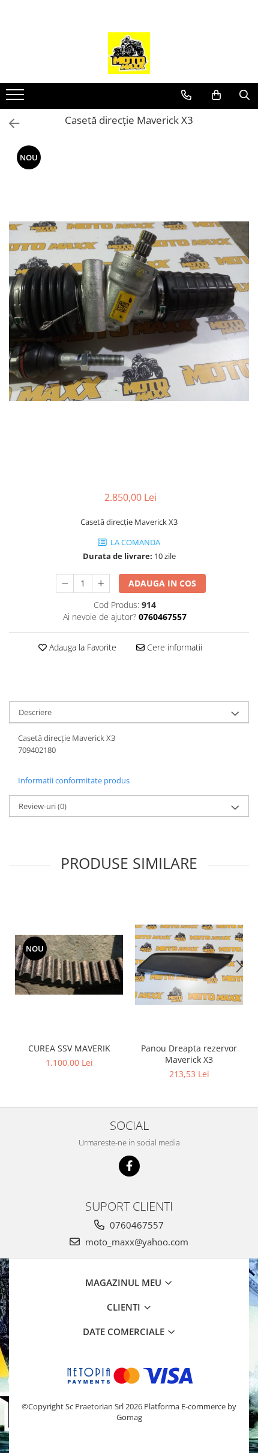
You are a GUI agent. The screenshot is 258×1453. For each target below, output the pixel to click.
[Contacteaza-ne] (186, 95)
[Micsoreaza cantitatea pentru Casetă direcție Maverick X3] (65, 583)
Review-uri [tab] (43, 806)
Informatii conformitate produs (74, 780)
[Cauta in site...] (244, 95)
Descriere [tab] (35, 712)
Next (239, 323)
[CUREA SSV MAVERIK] (69, 965)
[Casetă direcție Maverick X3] (129, 311)
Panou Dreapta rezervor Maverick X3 (189, 1053)
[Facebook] (129, 1166)
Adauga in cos (162, 583)
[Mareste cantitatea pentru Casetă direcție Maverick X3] (101, 583)
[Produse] (16, 98)
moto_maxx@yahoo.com (135, 1242)
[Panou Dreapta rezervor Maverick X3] (189, 965)
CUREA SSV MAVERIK (69, 1048)
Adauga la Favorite (81, 647)
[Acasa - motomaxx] (129, 53)
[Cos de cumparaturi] (216, 95)
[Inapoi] (9, 123)
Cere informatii (173, 647)
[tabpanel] (129, 311)
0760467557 (135, 1225)
